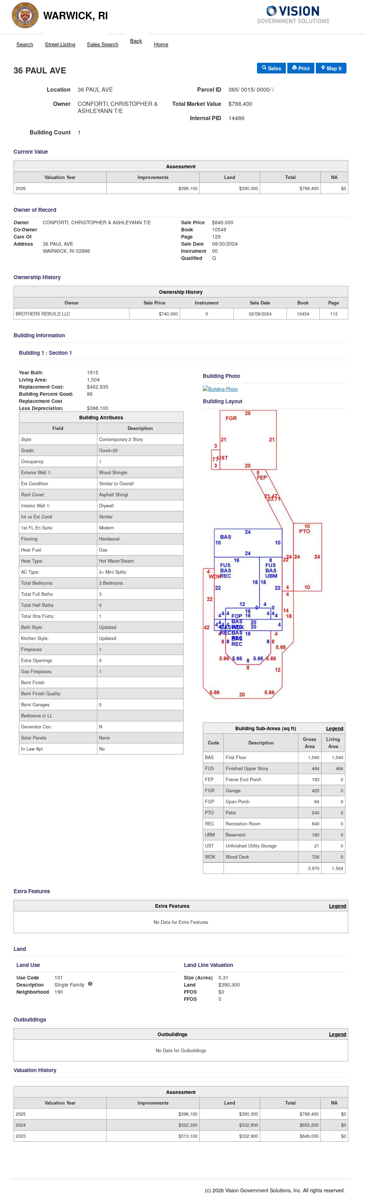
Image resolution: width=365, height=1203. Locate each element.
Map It (333, 68)
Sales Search (102, 44)
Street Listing (60, 44)
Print (303, 68)
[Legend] (90, 984)
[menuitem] (25, 42)
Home (161, 44)
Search (24, 44)
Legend (334, 728)
